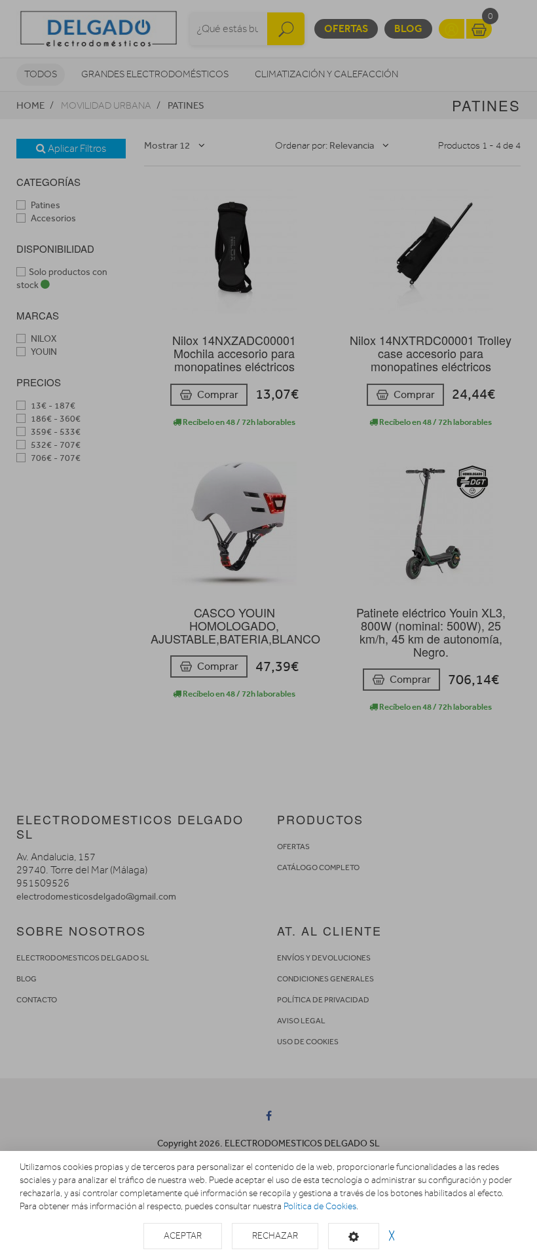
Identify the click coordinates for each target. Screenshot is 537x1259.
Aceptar (183, 1235)
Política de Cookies (320, 1206)
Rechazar (275, 1235)
